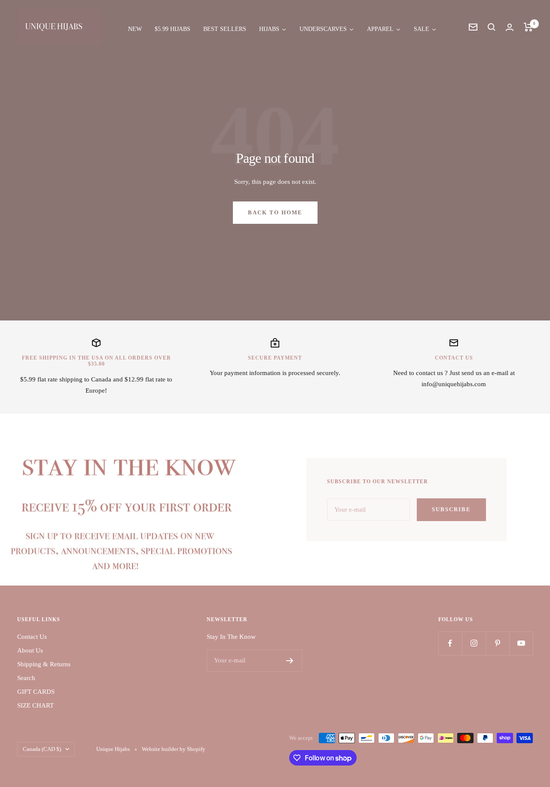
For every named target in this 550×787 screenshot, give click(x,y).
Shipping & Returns (43, 664)
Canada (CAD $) (42, 749)
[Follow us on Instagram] (474, 643)
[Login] (509, 27)
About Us (30, 650)
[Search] (491, 27)
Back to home (275, 212)
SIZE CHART (35, 705)
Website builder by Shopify (173, 749)
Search (26, 677)
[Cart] (528, 27)
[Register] (289, 661)
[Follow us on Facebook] (450, 643)
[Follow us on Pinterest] (497, 643)
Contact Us (32, 636)
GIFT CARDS (36, 691)
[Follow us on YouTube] (521, 643)
